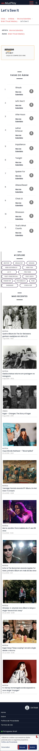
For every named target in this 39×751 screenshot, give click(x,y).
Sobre (3, 716)
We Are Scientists (24, 19)
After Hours (20, 114)
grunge (31, 263)
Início (3, 19)
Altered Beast (21, 185)
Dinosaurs (19, 212)
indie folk (29, 267)
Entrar (34, 707)
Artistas (11, 19)
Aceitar (32, 747)
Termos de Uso (7, 725)
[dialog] (19, 743)
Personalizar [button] (5, 747)
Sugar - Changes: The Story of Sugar (16, 413)
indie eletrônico (11, 267)
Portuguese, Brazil (10, 731)
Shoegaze (9, 285)
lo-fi (9, 272)
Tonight (18, 158)
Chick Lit (19, 198)
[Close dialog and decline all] (37, 736)
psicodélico (21, 281)
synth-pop (28, 285)
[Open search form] (36, 2)
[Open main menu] (31, 2)
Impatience (20, 144)
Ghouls (18, 87)
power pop (7, 281)
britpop (6, 263)
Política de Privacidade (10, 721)
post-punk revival (11, 276)
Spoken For (20, 171)
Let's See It (20, 101)
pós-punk (27, 272)
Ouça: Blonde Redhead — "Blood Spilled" (17, 451)
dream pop (19, 263)
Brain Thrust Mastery (9, 21)
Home (3, 712)
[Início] (8, 3)
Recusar (22, 747)
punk (33, 281)
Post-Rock (30, 276)
